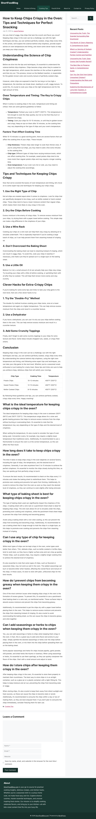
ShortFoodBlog (9, 2)
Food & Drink (56, 8)
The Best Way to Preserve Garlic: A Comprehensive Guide (80, 68)
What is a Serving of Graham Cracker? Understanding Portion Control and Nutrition (81, 52)
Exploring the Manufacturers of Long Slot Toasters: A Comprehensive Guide (81, 90)
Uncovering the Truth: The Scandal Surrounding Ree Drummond (80, 36)
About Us (67, 8)
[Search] (90, 18)
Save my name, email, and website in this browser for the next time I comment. (31, 762)
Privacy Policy (89, 8)
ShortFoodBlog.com (11, 787)
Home (18, 8)
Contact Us (77, 8)
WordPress (62, 816)
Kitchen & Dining (29, 8)
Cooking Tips (43, 8)
